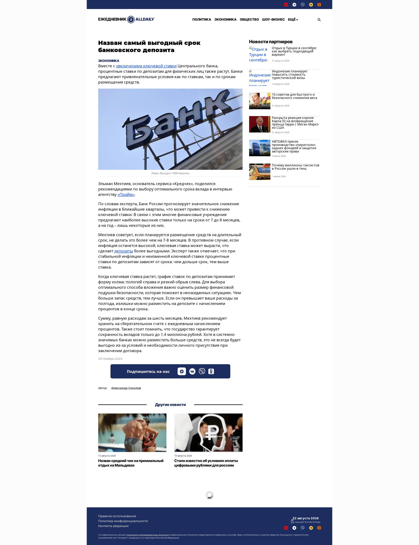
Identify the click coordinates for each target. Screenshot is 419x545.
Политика (201, 19)
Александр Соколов (126, 388)
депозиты (123, 251)
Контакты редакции (113, 526)
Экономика (225, 19)
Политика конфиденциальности (123, 521)
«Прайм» (126, 194)
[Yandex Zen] (311, 4)
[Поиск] (318, 19)
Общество (249, 19)
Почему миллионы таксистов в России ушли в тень (295, 167)
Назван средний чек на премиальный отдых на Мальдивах (131, 463)
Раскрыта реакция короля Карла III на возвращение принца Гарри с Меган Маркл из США (295, 122)
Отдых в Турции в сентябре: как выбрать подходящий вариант (294, 51)
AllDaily (126, 19)
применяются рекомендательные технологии (147, 535)
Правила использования (117, 516)
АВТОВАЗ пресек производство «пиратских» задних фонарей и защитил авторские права (294, 146)
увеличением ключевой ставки (146, 65)
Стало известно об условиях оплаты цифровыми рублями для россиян (206, 463)
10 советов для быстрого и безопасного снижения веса (294, 96)
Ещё (292, 19)
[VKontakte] (286, 4)
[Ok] (319, 4)
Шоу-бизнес (273, 19)
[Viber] (303, 4)
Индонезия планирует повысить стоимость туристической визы (290, 74)
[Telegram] (294, 4)
